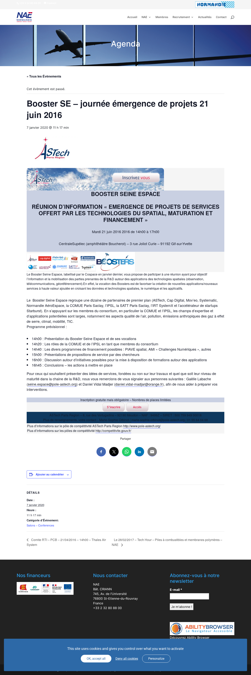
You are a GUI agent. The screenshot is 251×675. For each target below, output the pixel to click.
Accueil (132, 17)
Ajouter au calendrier (50, 474)
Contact (221, 17)
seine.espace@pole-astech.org (52, 384)
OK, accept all (96, 658)
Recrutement (181, 17)
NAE (144, 17)
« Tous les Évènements (44, 76)
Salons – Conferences (40, 525)
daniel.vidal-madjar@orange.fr (139, 384)
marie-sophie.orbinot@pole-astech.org (158, 420)
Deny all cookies (126, 658)
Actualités (205, 17)
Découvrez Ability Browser (189, 637)
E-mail (176, 590)
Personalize (156, 658)
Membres (162, 17)
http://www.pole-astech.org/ (142, 426)
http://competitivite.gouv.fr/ (113, 430)
